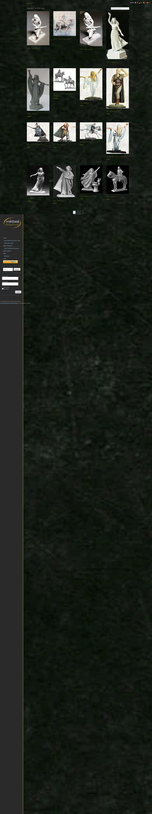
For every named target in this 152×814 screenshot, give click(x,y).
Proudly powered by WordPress (9, 303)
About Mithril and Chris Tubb (12, 240)
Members (6, 256)
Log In (18, 292)
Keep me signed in (6, 288)
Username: (5, 276)
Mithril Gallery (7, 251)
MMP (4, 253)
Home (5, 238)
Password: (5, 281)
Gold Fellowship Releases (11, 248)
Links (4, 258)
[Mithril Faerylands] (12, 231)
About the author (8, 243)
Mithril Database (7, 246)
